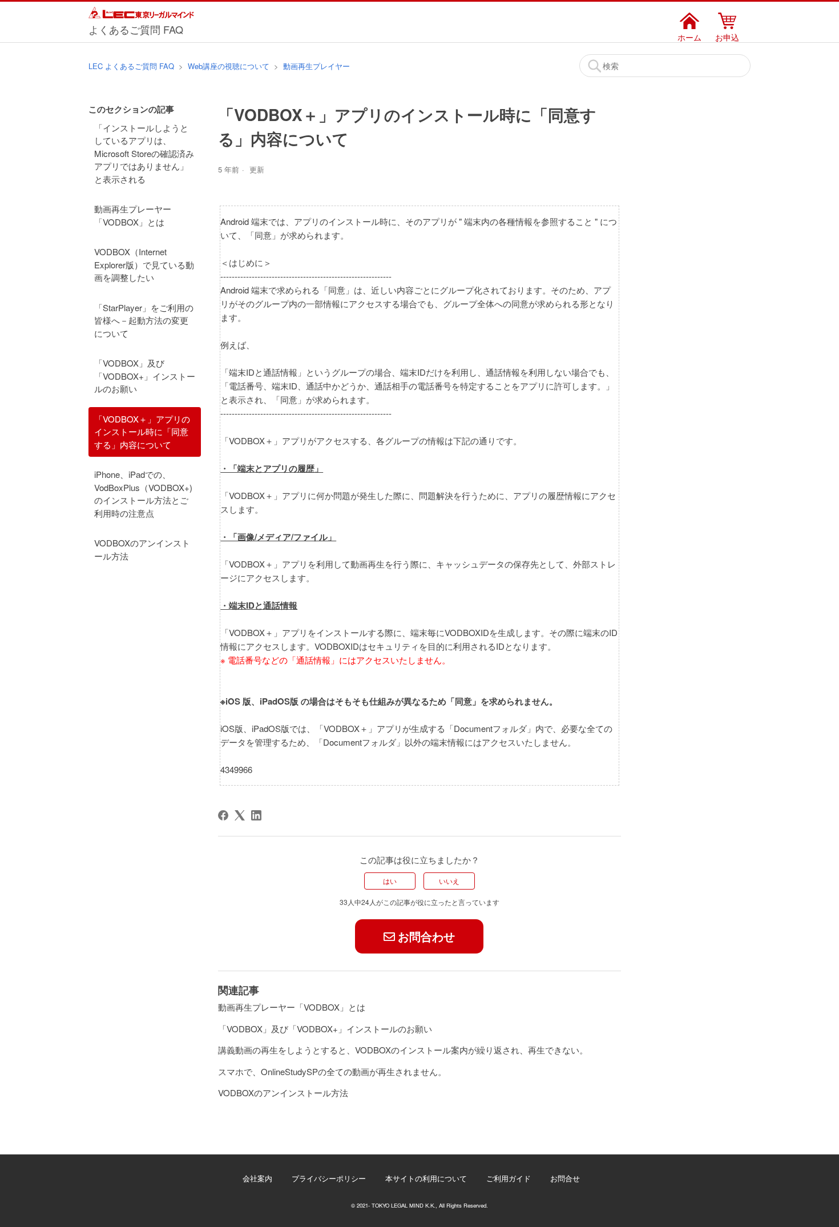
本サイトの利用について (426, 1178)
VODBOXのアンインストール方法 (142, 549)
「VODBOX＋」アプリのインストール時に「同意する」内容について (142, 431)
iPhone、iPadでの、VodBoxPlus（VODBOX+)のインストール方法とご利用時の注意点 (143, 493)
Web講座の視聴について (228, 66)
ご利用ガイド (508, 1178)
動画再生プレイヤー (316, 66)
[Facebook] (223, 815)
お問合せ (565, 1178)
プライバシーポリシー (329, 1178)
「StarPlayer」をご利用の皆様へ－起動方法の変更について (143, 320)
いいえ (449, 881)
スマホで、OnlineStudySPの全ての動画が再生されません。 (332, 1071)
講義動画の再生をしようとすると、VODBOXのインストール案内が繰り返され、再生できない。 (403, 1050)
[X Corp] (240, 815)
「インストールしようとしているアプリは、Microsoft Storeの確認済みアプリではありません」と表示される (144, 153)
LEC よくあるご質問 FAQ (131, 66)
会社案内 (257, 1178)
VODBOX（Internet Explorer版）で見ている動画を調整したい (144, 264)
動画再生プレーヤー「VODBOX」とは (132, 215)
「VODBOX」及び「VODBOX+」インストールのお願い (144, 376)
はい (390, 881)
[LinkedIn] (256, 815)
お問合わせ (426, 936)
